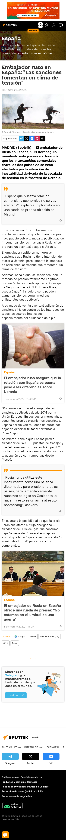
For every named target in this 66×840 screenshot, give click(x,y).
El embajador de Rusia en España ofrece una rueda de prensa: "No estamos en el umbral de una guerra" (32, 612)
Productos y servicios (14, 781)
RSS (40, 791)
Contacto (32, 781)
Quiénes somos (10, 777)
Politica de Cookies (38, 786)
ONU (5, 643)
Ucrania (32, 636)
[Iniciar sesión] (46, 25)
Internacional (33, 747)
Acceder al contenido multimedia (38, 132)
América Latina (11, 747)
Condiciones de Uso (32, 777)
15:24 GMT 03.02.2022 (14, 89)
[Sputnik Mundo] (10, 26)
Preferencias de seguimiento (18, 796)
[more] (60, 220)
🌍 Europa (19, 636)
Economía (53, 747)
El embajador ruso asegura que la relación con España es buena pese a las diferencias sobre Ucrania (32, 385)
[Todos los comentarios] (5, 834)
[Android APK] (12, 806)
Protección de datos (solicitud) (19, 791)
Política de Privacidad (14, 786)
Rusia (14, 643)
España (9, 372)
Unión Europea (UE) (49, 636)
